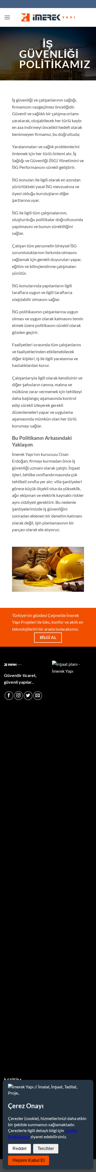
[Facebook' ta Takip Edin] (9, 695)
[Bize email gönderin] (37, 695)
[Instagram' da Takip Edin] (18, 695)
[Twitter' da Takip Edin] (28, 695)
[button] (7, 17)
